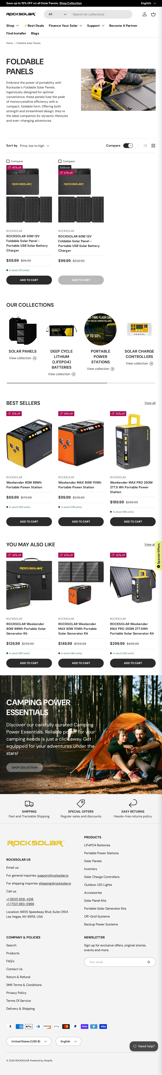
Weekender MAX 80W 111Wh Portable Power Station (79, 484)
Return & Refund (18, 977)
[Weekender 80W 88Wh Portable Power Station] (29, 441)
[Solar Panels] (23, 329)
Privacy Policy (16, 993)
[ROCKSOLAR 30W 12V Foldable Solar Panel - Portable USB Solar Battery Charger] (29, 195)
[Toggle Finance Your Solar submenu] (80, 25)
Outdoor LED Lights (98, 885)
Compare (113, 145)
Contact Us (14, 969)
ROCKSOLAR (22, 1060)
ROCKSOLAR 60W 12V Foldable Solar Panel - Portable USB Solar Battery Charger (79, 243)
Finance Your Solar (63, 26)
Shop (10, 26)
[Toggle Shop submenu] (17, 25)
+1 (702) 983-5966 (20, 904)
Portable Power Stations (100, 357)
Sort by (12, 145)
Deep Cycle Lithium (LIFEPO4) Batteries (61, 359)
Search (11, 945)
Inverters (90, 869)
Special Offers (159, 555)
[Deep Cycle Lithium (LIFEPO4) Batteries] (61, 329)
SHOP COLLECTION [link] (24, 767)
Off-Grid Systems (97, 916)
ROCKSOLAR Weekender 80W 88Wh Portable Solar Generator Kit (26, 629)
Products (12, 953)
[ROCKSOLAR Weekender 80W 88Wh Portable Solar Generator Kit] (29, 583)
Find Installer (16, 33)
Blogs (35, 33)
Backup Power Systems (101, 924)
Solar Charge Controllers (139, 354)
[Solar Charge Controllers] (139, 329)
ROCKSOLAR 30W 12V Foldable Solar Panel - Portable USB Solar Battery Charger (27, 243)
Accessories (93, 893)
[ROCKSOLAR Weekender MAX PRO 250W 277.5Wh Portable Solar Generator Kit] (133, 583)
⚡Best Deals (34, 26)
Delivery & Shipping (20, 1009)
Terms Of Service (18, 1001)
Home (9, 43)
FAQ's (10, 961)
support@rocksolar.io (52, 875)
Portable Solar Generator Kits (105, 908)
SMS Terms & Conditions (24, 985)
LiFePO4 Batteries (97, 845)
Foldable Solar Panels (28, 43)
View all (150, 403)
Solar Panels (23, 351)
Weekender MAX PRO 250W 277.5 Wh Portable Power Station (131, 487)
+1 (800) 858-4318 (19, 899)
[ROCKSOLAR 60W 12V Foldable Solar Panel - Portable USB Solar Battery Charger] (81, 195)
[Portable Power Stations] (100, 329)
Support (93, 26)
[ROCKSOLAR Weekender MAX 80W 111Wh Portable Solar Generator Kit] (81, 583)
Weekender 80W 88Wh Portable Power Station (24, 484)
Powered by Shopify (41, 1060)
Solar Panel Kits (95, 901)
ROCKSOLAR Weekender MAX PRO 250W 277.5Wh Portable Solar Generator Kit (132, 629)
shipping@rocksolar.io (55, 883)
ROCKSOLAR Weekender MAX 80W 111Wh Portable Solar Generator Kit (77, 629)
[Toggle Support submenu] (103, 25)
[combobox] (88, 14)
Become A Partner (123, 26)
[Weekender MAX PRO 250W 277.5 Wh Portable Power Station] (133, 441)
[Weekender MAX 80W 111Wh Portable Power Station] (81, 441)
